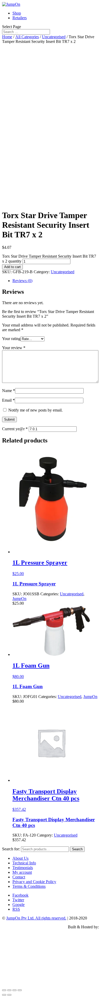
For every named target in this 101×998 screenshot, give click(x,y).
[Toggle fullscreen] (14, 990)
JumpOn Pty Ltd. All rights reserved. (36, 918)
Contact (18, 877)
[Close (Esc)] (4, 990)
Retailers (19, 18)
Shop (16, 13)
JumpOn (19, 598)
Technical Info (24, 863)
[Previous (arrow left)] (4, 995)
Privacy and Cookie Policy (34, 881)
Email (8, 400)
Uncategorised (54, 37)
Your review (13, 347)
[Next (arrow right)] (9, 995)
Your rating (11, 338)
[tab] (55, 280)
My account (22, 872)
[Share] (9, 990)
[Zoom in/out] (20, 990)
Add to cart (12, 267)
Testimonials (22, 867)
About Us (20, 858)
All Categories (27, 37)
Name (8, 390)
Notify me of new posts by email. (35, 410)
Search (77, 849)
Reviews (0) (22, 280)
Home (7, 37)
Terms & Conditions (29, 886)
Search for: (11, 849)
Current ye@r (15, 429)
